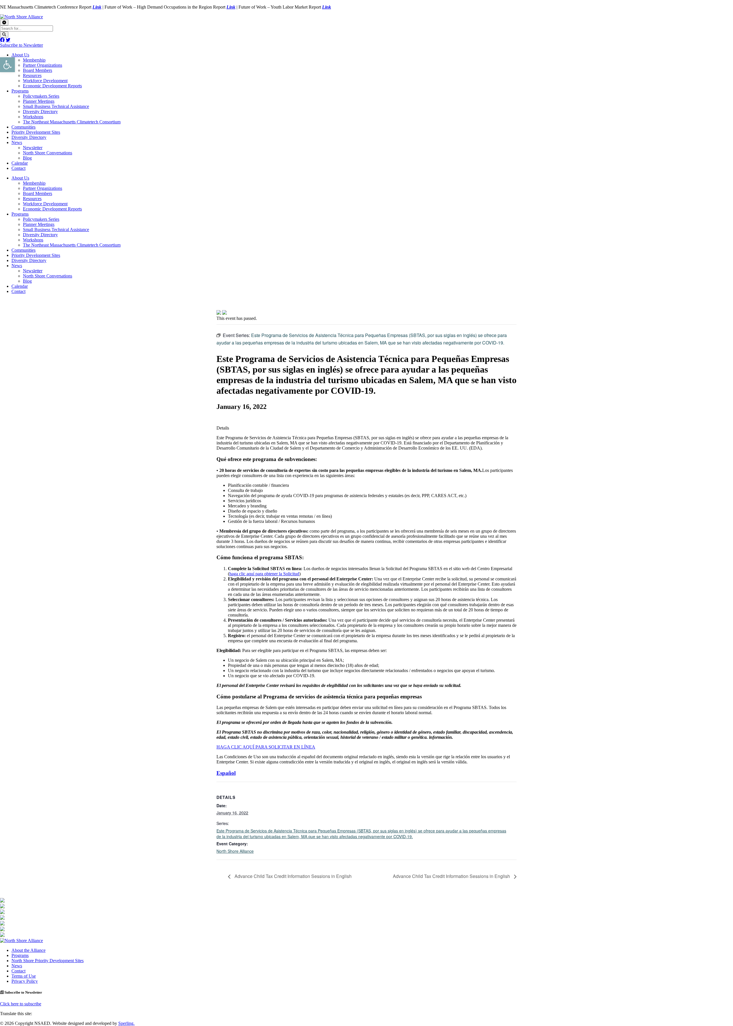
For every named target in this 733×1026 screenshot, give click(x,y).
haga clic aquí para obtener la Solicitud (264, 573)
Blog (27, 157)
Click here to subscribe (20, 1003)
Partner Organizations (42, 65)
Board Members (37, 70)
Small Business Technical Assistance (56, 106)
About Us (20, 54)
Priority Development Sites (35, 132)
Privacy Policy (24, 981)
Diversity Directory (40, 111)
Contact (18, 168)
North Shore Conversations (47, 152)
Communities (23, 127)
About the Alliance (28, 950)
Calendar (19, 163)
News (16, 142)
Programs (20, 90)
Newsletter (32, 147)
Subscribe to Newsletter (21, 45)
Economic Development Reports (52, 85)
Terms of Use (23, 976)
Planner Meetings (38, 101)
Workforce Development (45, 80)
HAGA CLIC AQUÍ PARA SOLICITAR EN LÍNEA (265, 747)
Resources (32, 75)
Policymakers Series (41, 96)
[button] (7, 64)
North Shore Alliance (235, 851)
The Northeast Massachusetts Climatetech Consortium (72, 121)
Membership (34, 60)
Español (226, 773)
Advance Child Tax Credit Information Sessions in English (292, 876)
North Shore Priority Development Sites (47, 960)
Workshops (33, 116)
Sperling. (126, 1023)
